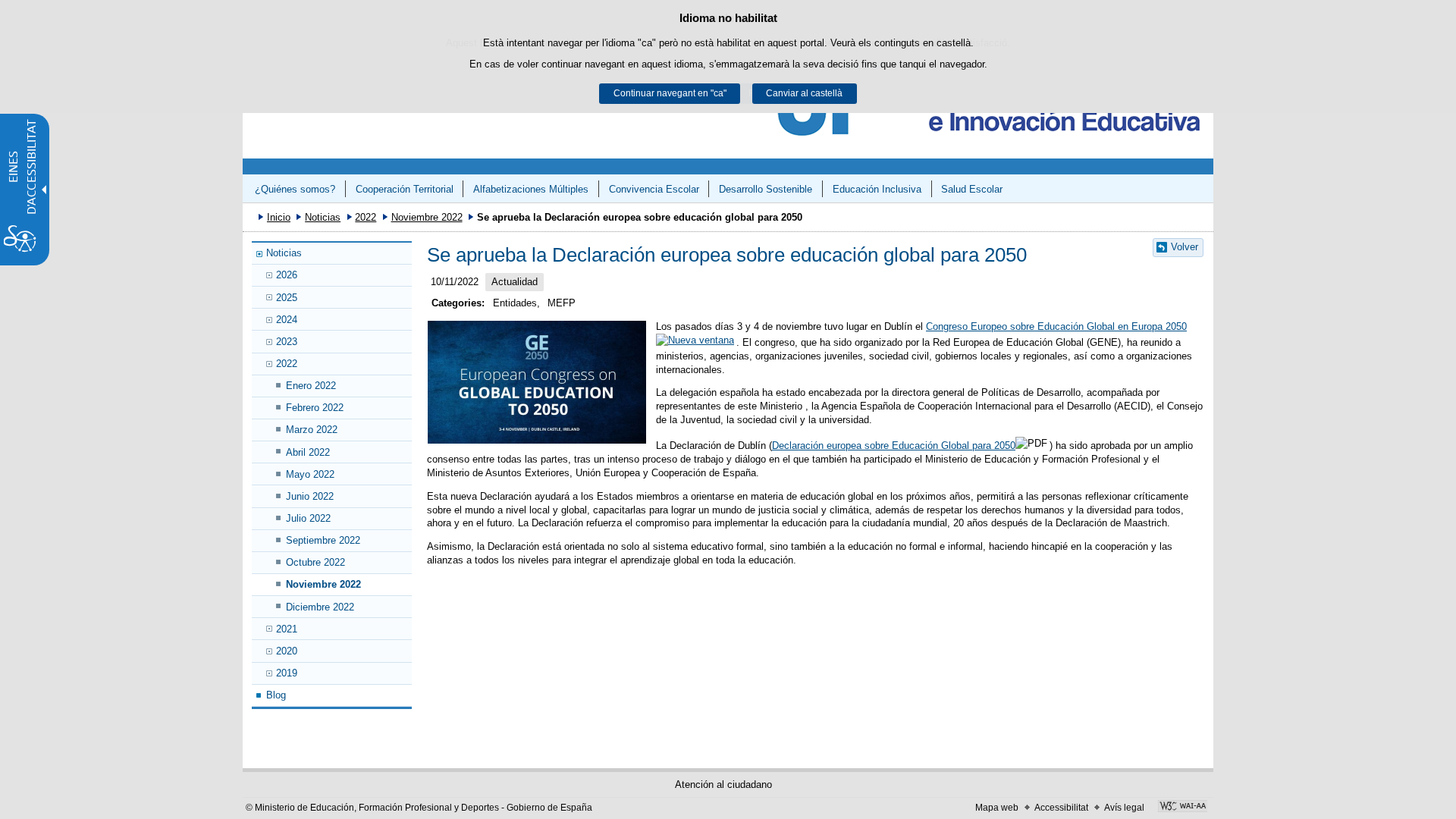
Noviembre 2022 (427, 217)
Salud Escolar (972, 189)
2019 (286, 673)
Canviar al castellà (804, 93)
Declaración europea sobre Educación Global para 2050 (893, 445)
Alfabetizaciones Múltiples (530, 189)
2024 (286, 319)
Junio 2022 (310, 496)
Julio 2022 (308, 518)
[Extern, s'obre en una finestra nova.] (1182, 807)
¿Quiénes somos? (295, 189)
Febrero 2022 (315, 407)
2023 (286, 341)
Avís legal (1124, 807)
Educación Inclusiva (877, 189)
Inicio (278, 217)
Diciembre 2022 (320, 607)
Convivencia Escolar (654, 189)
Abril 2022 (308, 452)
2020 (286, 651)
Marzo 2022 (311, 429)
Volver (1184, 247)
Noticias (322, 217)
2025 (286, 297)
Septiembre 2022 (323, 540)
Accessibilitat (1061, 807)
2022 (365, 217)
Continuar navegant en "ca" (669, 93)
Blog (276, 695)
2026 (286, 275)
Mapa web (996, 807)
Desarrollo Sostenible (765, 189)
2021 (286, 629)
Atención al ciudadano (723, 784)
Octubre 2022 (315, 562)
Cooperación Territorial (404, 189)
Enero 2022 (311, 385)
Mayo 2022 (310, 474)
